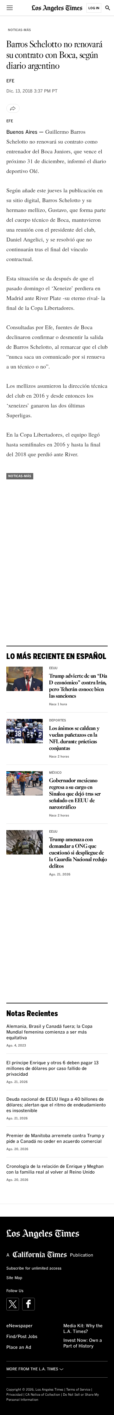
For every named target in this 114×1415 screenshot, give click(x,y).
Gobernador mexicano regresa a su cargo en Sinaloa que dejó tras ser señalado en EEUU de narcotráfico (75, 794)
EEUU (53, 668)
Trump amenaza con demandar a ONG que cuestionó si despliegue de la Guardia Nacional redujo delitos (78, 853)
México (55, 772)
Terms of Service (78, 1389)
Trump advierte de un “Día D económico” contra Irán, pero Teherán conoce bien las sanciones (78, 686)
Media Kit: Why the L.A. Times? (83, 1329)
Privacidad (14, 1394)
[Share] (13, 108)
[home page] (57, 7)
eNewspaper (19, 1326)
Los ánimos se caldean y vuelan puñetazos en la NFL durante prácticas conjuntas (74, 738)
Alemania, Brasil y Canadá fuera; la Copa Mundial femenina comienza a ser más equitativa (49, 1032)
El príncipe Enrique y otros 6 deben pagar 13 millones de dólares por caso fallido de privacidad (52, 1069)
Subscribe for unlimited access (33, 1269)
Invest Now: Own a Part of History (82, 1343)
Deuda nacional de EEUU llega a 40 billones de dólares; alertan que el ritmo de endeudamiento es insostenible (56, 1105)
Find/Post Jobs (21, 1337)
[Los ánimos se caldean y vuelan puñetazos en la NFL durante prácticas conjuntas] (24, 731)
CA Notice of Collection (42, 1394)
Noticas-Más (19, 30)
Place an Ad (18, 1347)
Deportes (57, 720)
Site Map (14, 1278)
